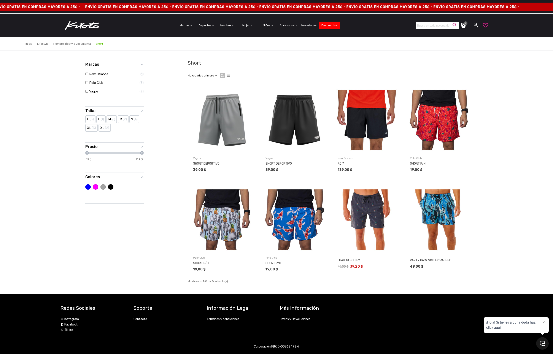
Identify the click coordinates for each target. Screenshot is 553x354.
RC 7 (341, 163)
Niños (266, 25)
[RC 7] (366, 120)
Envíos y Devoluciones (295, 319)
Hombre (225, 25)
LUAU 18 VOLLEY (349, 260)
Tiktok (68, 330)
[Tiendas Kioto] (82, 25)
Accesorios (287, 25)
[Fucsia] (95, 187)
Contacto (140, 319)
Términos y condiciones (223, 319)
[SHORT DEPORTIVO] (222, 120)
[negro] (110, 187)
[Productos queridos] (483, 26)
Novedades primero (201, 75)
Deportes (205, 25)
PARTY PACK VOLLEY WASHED (430, 260)
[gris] (103, 187)
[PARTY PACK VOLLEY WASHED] (439, 219)
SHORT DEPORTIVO (206, 163)
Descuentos (329, 25)
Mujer (246, 25)
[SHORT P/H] (439, 120)
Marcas (184, 25)
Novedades (309, 25)
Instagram (71, 319)
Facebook (71, 324)
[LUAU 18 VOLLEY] (366, 219)
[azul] (88, 187)
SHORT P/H (418, 163)
